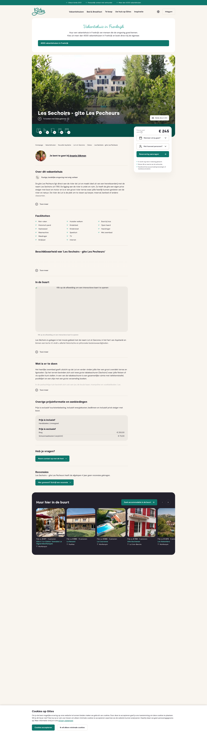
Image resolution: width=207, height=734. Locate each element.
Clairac (89, 145)
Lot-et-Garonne (79, 145)
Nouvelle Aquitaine (64, 145)
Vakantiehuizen (50, 145)
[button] (81, 309)
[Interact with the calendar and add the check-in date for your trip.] (140, 138)
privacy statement (65, 720)
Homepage (39, 145)
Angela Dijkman (78, 155)
